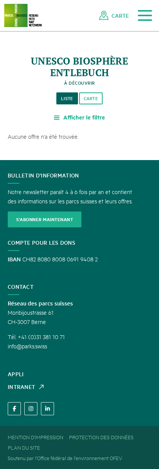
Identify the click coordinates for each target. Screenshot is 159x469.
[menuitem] (114, 15)
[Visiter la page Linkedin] (47, 408)
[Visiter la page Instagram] (30, 408)
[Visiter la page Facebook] (14, 408)
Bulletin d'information (43, 175)
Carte (91, 98)
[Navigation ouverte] (145, 16)
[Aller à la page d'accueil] (23, 15)
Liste (67, 98)
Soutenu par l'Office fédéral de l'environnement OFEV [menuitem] (65, 457)
